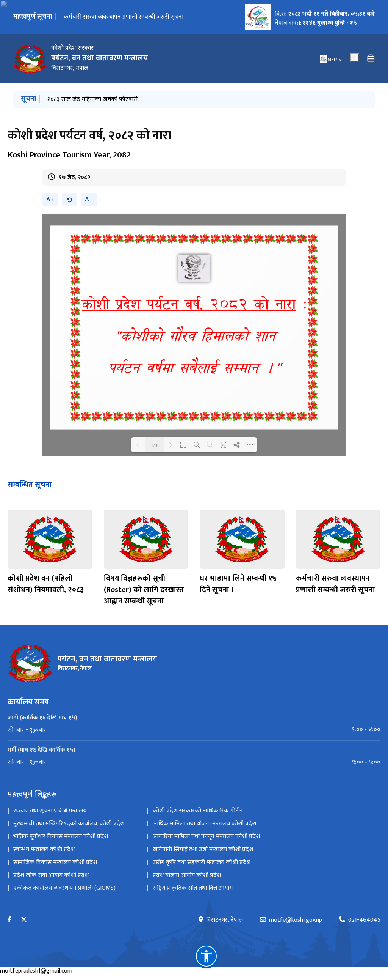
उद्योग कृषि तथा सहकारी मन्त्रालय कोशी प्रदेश (201, 862)
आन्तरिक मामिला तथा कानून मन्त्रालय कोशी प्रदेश (206, 836)
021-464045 (364, 920)
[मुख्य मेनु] (371, 58)
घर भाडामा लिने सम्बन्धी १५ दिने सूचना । (238, 584)
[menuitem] (194, 729)
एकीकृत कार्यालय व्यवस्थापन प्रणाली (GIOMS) (64, 888)
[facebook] (9, 920)
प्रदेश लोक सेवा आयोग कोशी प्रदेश (51, 875)
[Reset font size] (69, 199)
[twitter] (24, 920)
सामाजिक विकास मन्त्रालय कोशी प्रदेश (55, 862)
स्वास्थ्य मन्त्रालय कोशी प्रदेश (44, 849)
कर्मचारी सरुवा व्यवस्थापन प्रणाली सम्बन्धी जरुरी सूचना (335, 584)
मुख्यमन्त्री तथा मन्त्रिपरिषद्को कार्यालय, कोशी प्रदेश (68, 824)
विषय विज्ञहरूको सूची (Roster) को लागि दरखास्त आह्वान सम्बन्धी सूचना (144, 590)
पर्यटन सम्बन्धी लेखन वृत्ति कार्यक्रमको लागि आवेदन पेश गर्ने (111, 99)
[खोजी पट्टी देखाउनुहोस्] (354, 57)
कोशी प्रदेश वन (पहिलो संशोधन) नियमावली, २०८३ (46, 584)
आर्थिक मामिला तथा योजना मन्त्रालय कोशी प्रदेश (204, 824)
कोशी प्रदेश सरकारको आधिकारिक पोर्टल (197, 811)
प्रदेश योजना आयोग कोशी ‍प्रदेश (187, 875)
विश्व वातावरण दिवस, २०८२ (93, 17)
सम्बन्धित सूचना (30, 484)
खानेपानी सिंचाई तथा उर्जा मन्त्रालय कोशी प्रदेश (203, 849)
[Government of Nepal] (30, 59)
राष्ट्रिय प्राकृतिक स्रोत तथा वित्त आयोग (193, 888)
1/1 (154, 445)
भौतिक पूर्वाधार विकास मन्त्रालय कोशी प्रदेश (60, 836)
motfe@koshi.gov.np (295, 920)
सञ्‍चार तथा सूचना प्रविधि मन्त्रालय (49, 811)
